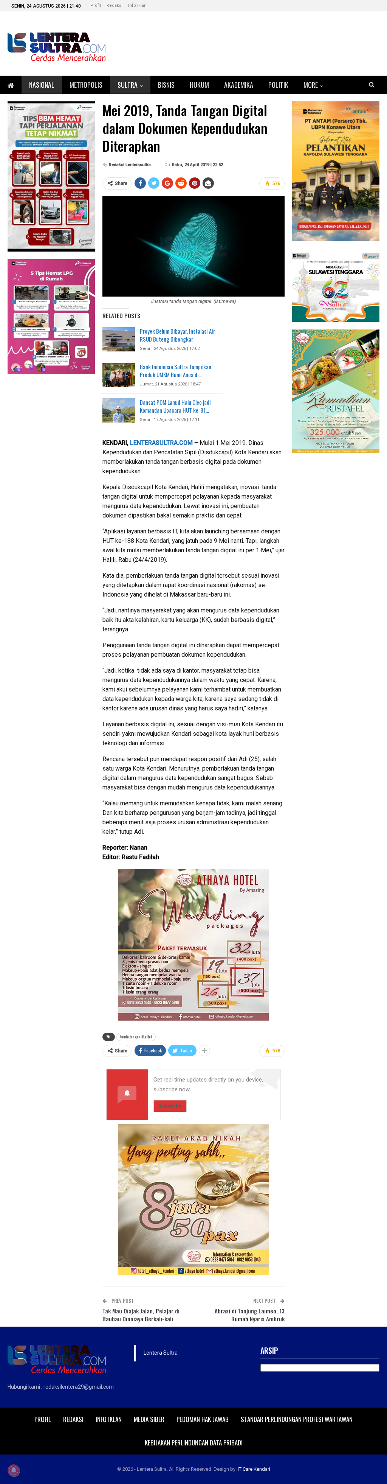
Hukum (199, 85)
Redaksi (114, 5)
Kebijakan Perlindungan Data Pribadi (194, 1442)
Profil (95, 5)
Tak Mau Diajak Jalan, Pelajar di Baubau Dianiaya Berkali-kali (141, 1315)
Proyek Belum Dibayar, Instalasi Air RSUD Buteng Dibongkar (177, 335)
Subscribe (170, 1106)
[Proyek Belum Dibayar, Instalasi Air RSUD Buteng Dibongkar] (118, 339)
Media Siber (149, 1419)
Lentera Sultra (161, 1353)
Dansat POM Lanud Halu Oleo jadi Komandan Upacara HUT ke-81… (175, 406)
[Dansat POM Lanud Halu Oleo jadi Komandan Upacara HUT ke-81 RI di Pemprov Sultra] (118, 410)
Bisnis (166, 85)
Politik (278, 85)
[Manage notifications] (14, 1470)
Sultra (128, 85)
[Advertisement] (335, 574)
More (310, 85)
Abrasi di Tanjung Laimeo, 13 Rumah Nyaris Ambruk (250, 1315)
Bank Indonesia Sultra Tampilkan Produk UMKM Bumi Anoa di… (175, 370)
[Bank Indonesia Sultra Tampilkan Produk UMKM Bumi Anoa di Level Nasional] (118, 375)
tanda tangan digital (136, 1037)
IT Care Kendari (254, 1469)
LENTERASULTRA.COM (161, 442)
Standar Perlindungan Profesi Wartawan (297, 1419)
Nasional (41, 85)
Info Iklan (137, 5)
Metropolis (86, 85)
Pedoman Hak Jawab (202, 1419)
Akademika (238, 85)
